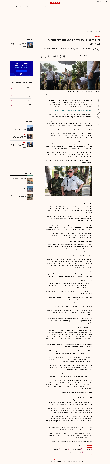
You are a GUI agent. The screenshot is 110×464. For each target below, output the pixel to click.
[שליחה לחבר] (54, 56)
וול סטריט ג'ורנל (18, 7)
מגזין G (28, 7)
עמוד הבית (98, 31)
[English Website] (107, 7)
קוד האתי (61, 459)
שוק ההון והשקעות (74, 7)
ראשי (93, 7)
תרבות (24, 7)
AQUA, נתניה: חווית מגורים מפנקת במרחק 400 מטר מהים (18, 195)
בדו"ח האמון (53, 459)
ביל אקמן (24, 142)
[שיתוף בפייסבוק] (49, 56)
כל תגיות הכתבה (88, 454)
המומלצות (58, 452)
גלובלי (50, 7)
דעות (40, 7)
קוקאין (65, 449)
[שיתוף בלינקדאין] (98, 113)
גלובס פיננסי (88, 7)
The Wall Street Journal (86, 55)
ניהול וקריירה (44, 7)
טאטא (25, 126)
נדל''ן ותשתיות (65, 7)
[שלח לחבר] (98, 117)
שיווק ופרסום (34, 7)
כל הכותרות (81, 7)
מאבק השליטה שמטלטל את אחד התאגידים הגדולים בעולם (18, 128)
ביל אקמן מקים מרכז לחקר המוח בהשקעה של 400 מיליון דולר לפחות (18, 45)
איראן (25, 134)
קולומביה (97, 36)
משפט (59, 7)
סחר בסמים (55, 449)
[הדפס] (64, 56)
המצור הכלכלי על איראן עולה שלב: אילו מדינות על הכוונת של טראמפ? (19, 137)
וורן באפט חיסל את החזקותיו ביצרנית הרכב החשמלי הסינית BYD (73, 110)
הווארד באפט (76, 449)
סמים (89, 452)
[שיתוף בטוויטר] (41, 56)
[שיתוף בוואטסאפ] (45, 56)
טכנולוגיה (55, 7)
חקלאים (80, 452)
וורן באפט (69, 452)
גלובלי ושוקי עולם (90, 31)
